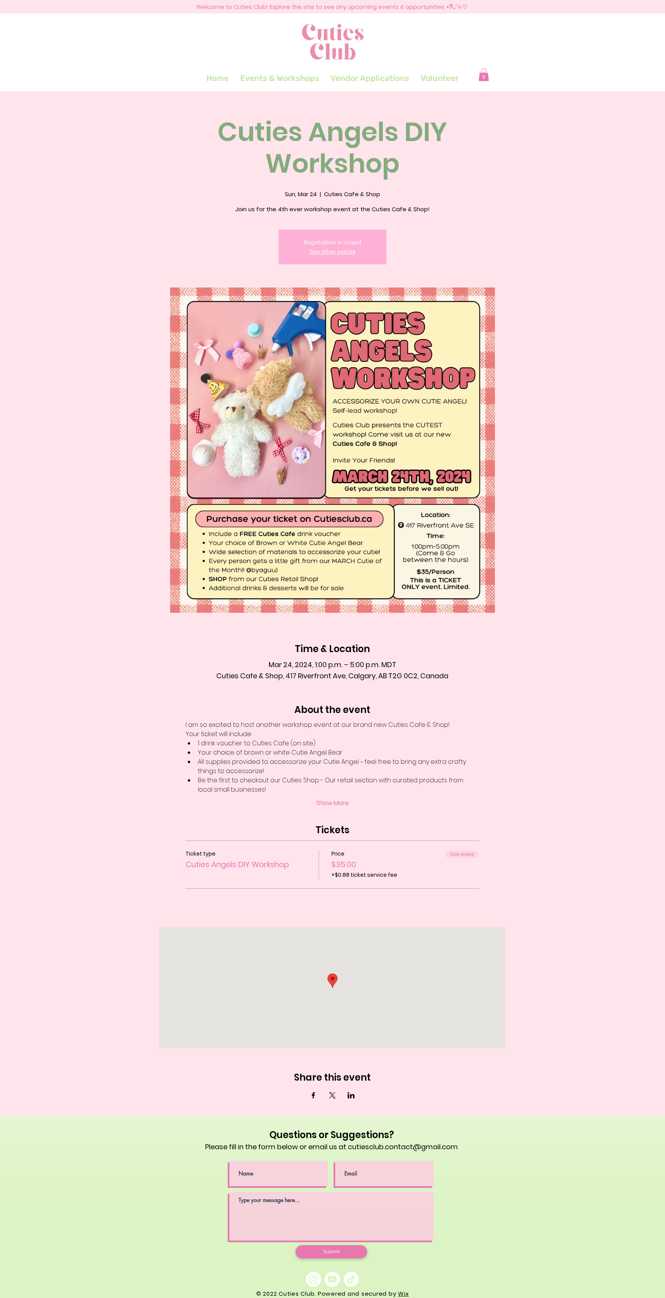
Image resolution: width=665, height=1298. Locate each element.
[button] (483, 74)
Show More (332, 803)
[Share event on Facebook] (313, 1095)
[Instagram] (313, 1279)
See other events (332, 251)
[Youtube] (332, 1279)
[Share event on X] (332, 1095)
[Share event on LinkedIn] (351, 1095)
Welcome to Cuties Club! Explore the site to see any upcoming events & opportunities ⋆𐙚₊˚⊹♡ (331, 7)
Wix (403, 1294)
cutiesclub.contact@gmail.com (403, 1147)
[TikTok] (351, 1279)
